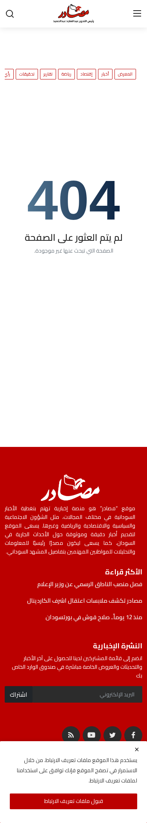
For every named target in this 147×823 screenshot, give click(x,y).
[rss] (71, 735)
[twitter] (112, 735)
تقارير (48, 74)
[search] (10, 13)
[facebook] (133, 735)
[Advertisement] (66, 43)
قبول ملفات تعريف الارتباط (73, 801)
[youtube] (92, 735)
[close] (137, 749)
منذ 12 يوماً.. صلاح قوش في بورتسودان (93, 617)
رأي (7, 74)
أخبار (105, 74)
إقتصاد (86, 74)
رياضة (66, 74)
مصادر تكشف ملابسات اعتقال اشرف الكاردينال (84, 601)
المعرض (125, 74)
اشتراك (18, 694)
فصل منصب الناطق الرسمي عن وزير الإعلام (89, 584)
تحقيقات (26, 74)
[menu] (137, 13)
